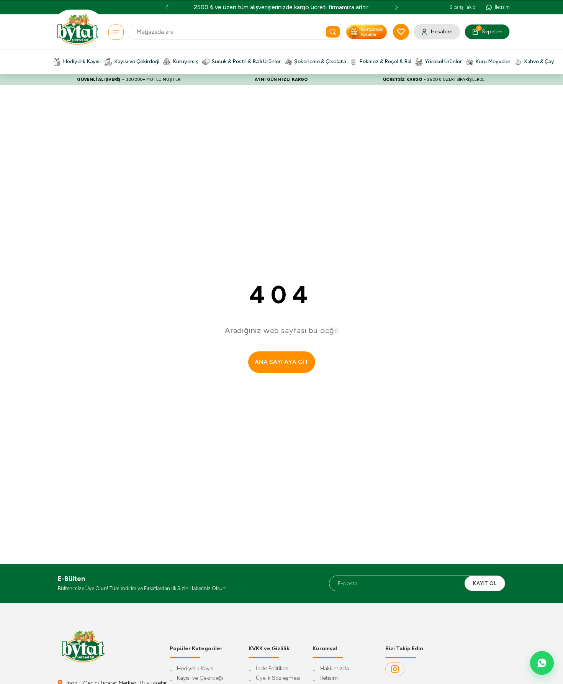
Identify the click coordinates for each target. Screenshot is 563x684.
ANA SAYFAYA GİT (282, 362)
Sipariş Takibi (462, 7)
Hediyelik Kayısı (195, 669)
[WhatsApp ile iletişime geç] (542, 663)
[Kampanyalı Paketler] (116, 32)
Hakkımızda (334, 669)
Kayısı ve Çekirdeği (200, 678)
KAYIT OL (484, 583)
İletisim (329, 678)
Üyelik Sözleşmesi (278, 678)
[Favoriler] (401, 32)
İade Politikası (273, 669)
